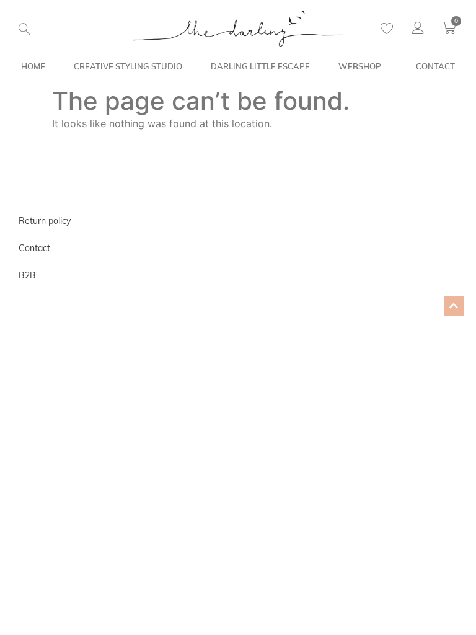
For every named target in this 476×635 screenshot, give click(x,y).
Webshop (359, 66)
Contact (435, 66)
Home (33, 66)
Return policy (45, 220)
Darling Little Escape (260, 66)
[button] (24, 29)
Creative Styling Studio (128, 66)
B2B (27, 275)
